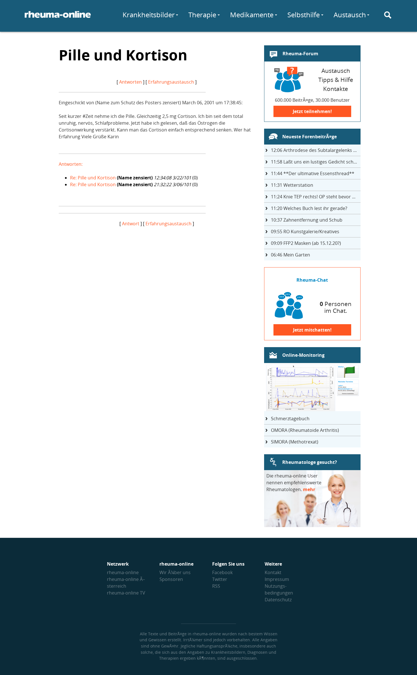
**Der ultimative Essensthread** (312, 173)
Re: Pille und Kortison (93, 178)
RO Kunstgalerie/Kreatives (305, 231)
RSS (216, 586)
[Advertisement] (156, 266)
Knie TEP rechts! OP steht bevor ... (313, 197)
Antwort (130, 223)
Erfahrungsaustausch (171, 82)
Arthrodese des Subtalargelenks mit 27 (316, 150)
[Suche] (387, 15)
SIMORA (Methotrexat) (294, 442)
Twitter (219, 579)
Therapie (202, 14)
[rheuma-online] (58, 18)
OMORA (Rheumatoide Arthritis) (305, 430)
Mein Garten (290, 255)
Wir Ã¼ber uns (175, 572)
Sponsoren (171, 579)
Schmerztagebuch (290, 418)
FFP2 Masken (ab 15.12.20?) (306, 243)
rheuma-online (123, 572)
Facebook (222, 572)
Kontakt (273, 572)
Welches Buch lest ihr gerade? (309, 208)
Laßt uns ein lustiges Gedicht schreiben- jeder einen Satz (316, 162)
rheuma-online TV (126, 593)
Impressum (277, 579)
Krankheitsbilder (149, 14)
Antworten (130, 82)
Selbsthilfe (303, 14)
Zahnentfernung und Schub (306, 220)
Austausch (350, 14)
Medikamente (251, 14)
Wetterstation (292, 185)
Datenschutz (278, 600)
